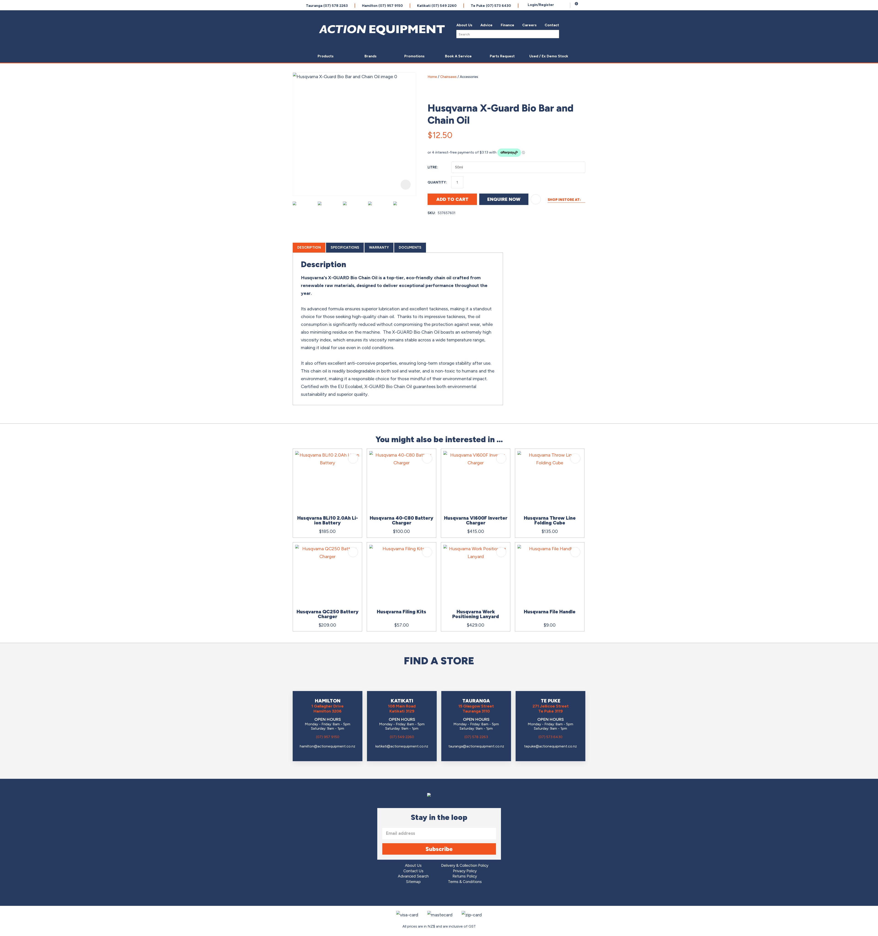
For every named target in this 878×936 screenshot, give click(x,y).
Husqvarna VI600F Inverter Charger (475, 520)
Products (326, 56)
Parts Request (502, 56)
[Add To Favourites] (536, 199)
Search (554, 34)
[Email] (570, 133)
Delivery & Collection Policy (464, 865)
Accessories (469, 77)
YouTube (452, 895)
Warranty (379, 247)
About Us (464, 25)
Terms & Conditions (465, 882)
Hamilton (382, 5)
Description (309, 247)
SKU (431, 213)
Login (541, 5)
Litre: (433, 167)
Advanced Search (413, 876)
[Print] (580, 133)
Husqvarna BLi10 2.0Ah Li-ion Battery (327, 520)
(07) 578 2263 (476, 737)
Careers (529, 25)
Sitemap (413, 882)
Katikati (437, 5)
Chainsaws (448, 77)
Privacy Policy (465, 871)
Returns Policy (464, 876)
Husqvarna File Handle (550, 611)
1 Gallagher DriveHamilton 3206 (327, 709)
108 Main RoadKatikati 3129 (402, 709)
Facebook (426, 895)
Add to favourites (353, 458)
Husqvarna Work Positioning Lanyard (475, 614)
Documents (410, 247)
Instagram (439, 895)
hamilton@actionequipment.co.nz (327, 746)
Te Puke (491, 5)
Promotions (414, 56)
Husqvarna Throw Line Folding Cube (550, 520)
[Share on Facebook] (559, 133)
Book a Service (458, 56)
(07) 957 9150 (327, 737)
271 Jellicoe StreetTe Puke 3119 (551, 709)
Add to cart (452, 199)
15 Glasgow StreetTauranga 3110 (476, 709)
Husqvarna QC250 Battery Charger (328, 614)
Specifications (345, 247)
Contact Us (413, 871)
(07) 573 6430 (550, 737)
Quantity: (437, 182)
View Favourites (565, 5)
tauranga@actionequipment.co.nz (476, 746)
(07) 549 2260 (402, 737)
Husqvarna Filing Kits (401, 611)
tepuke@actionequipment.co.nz (550, 746)
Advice (486, 25)
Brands (370, 56)
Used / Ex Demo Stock (548, 56)
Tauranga (327, 5)
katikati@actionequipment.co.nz (401, 746)
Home (432, 77)
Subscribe (439, 849)
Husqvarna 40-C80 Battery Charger (401, 520)
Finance (507, 25)
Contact (552, 25)
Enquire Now (503, 199)
